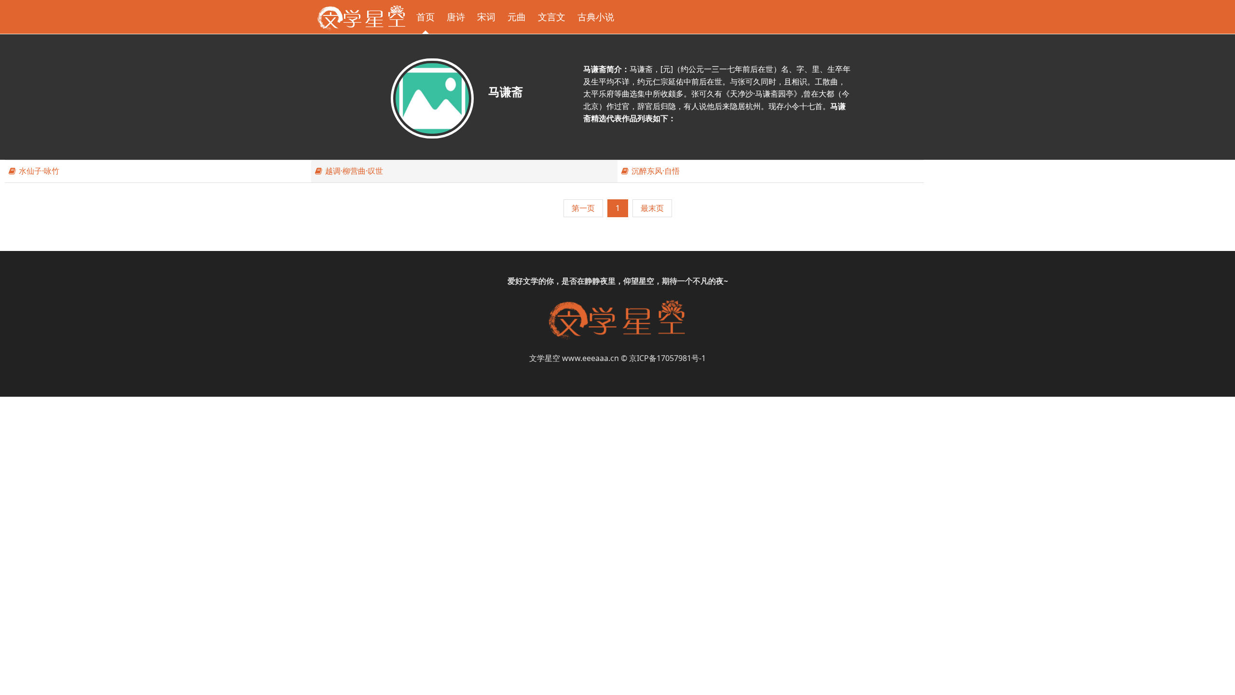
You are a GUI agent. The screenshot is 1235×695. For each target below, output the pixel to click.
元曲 (517, 16)
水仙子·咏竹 (38, 171)
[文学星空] (361, 17)
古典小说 (595, 16)
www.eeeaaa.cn (590, 358)
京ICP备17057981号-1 (667, 358)
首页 (425, 16)
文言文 (551, 16)
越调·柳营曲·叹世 (353, 171)
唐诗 (456, 16)
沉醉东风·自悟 (655, 171)
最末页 (652, 208)
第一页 (583, 208)
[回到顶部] (1222, 682)
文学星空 (544, 358)
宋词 (486, 16)
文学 (530, 281)
